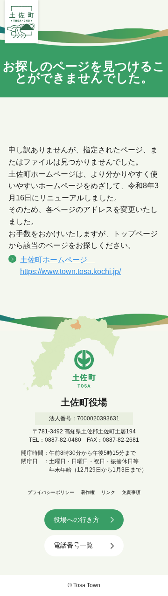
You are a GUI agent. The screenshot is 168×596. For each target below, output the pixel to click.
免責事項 (131, 492)
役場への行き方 (76, 519)
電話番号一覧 (73, 545)
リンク (108, 492)
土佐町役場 (21, 21)
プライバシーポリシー (51, 492)
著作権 (88, 492)
